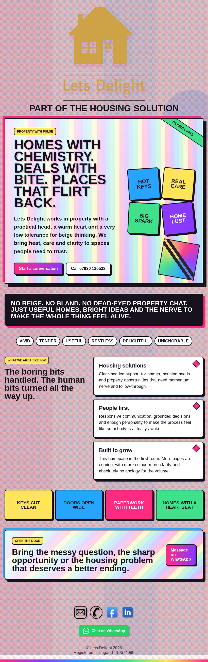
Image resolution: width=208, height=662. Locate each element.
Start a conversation (38, 268)
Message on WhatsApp (181, 554)
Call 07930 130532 (88, 268)
